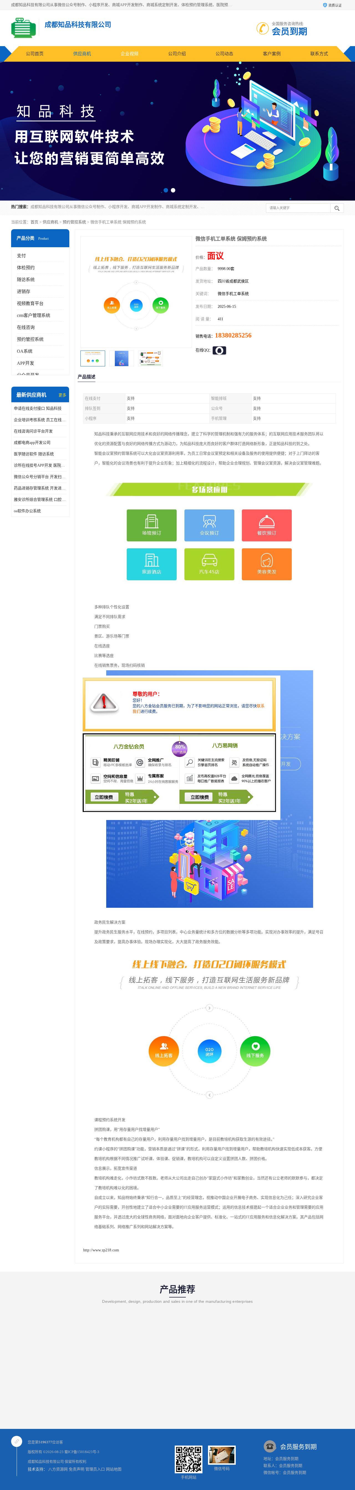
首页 (34, 222)
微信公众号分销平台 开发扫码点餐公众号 (40, 477)
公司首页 (35, 53)
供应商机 (82, 53)
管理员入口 (95, 1469)
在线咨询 (26, 327)
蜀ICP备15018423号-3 (81, 1452)
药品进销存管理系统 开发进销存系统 (40, 488)
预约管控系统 (74, 222)
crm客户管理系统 (33, 315)
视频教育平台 (30, 303)
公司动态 (224, 53)
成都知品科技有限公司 (46, 1461)
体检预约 (26, 267)
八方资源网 (58, 1469)
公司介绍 (177, 53)
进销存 (23, 291)
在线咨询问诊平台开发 (33, 431)
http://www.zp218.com (101, 1250)
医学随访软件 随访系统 (34, 454)
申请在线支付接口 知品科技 (38, 408)
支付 (21, 255)
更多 (62, 395)
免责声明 (76, 1469)
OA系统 (24, 351)
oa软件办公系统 (27, 511)
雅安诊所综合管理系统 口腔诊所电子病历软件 (40, 500)
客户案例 (272, 53)
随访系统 (26, 279)
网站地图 (113, 1469)
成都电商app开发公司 (32, 443)
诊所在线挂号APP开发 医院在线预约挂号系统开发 (40, 465)
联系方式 (319, 53)
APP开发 (25, 363)
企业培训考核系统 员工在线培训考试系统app (40, 420)
